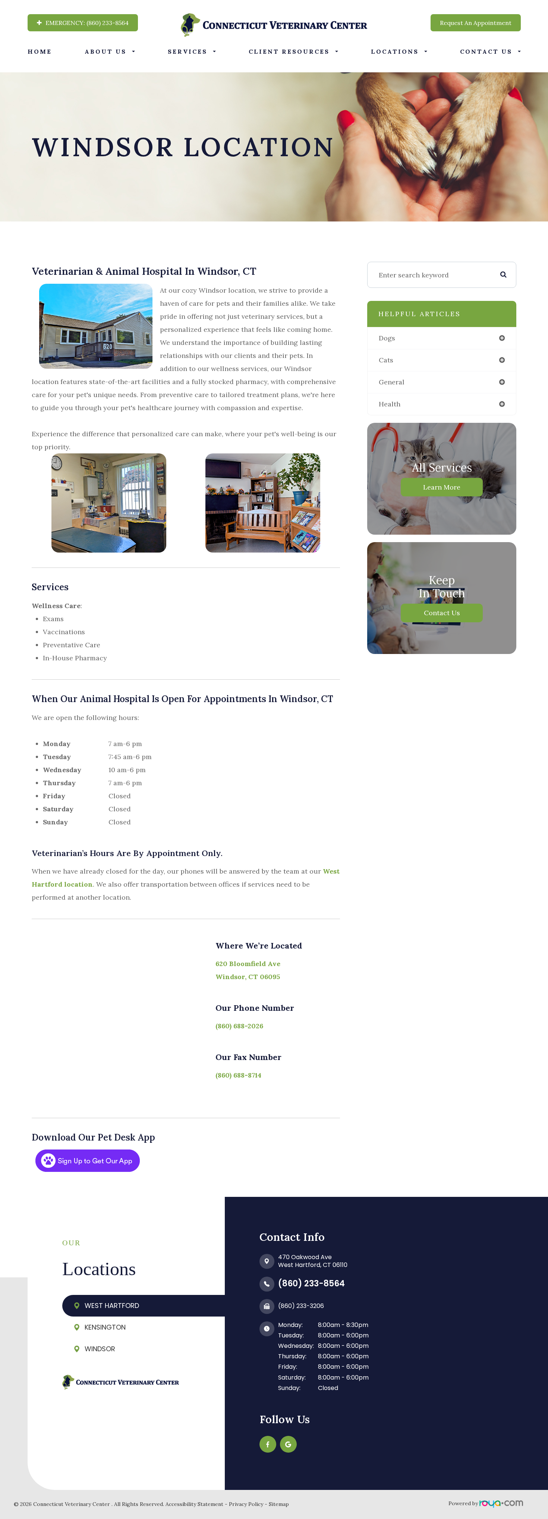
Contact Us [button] (486, 51)
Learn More (441, 487)
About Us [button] (105, 51)
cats (386, 360)
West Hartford (112, 1305)
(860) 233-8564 (311, 1283)
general (391, 382)
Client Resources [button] (289, 51)
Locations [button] (395, 51)
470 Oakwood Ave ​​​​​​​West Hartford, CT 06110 (312, 1261)
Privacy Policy (246, 1504)
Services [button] (187, 51)
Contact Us (442, 612)
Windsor (100, 1348)
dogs (387, 338)
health (389, 404)
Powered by (463, 1503)
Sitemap (279, 1504)
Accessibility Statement (194, 1504)
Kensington (105, 1327)
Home (40, 51)
